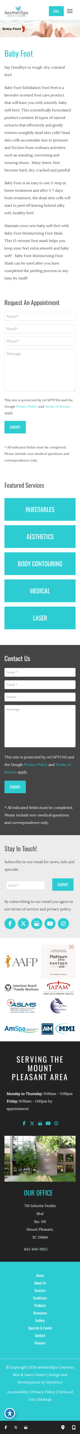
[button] (54, 11)
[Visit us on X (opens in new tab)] (23, 923)
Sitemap (45, 1399)
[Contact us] (73, 1427)
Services (40, 1290)
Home (40, 1275)
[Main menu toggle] (70, 11)
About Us (40, 1283)
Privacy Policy (27, 406)
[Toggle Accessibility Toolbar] (9, 1413)
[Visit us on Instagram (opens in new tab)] (63, 923)
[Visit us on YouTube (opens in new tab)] (50, 923)
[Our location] (63, 1427)
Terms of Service (57, 406)
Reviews (40, 1343)
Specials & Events (40, 1328)
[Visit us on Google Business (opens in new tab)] (36, 923)
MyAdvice (54, 1382)
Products (40, 1305)
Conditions (40, 1298)
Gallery (40, 1320)
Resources (40, 1313)
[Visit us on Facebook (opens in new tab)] (10, 923)
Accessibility (18, 1391)
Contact (40, 1335)
